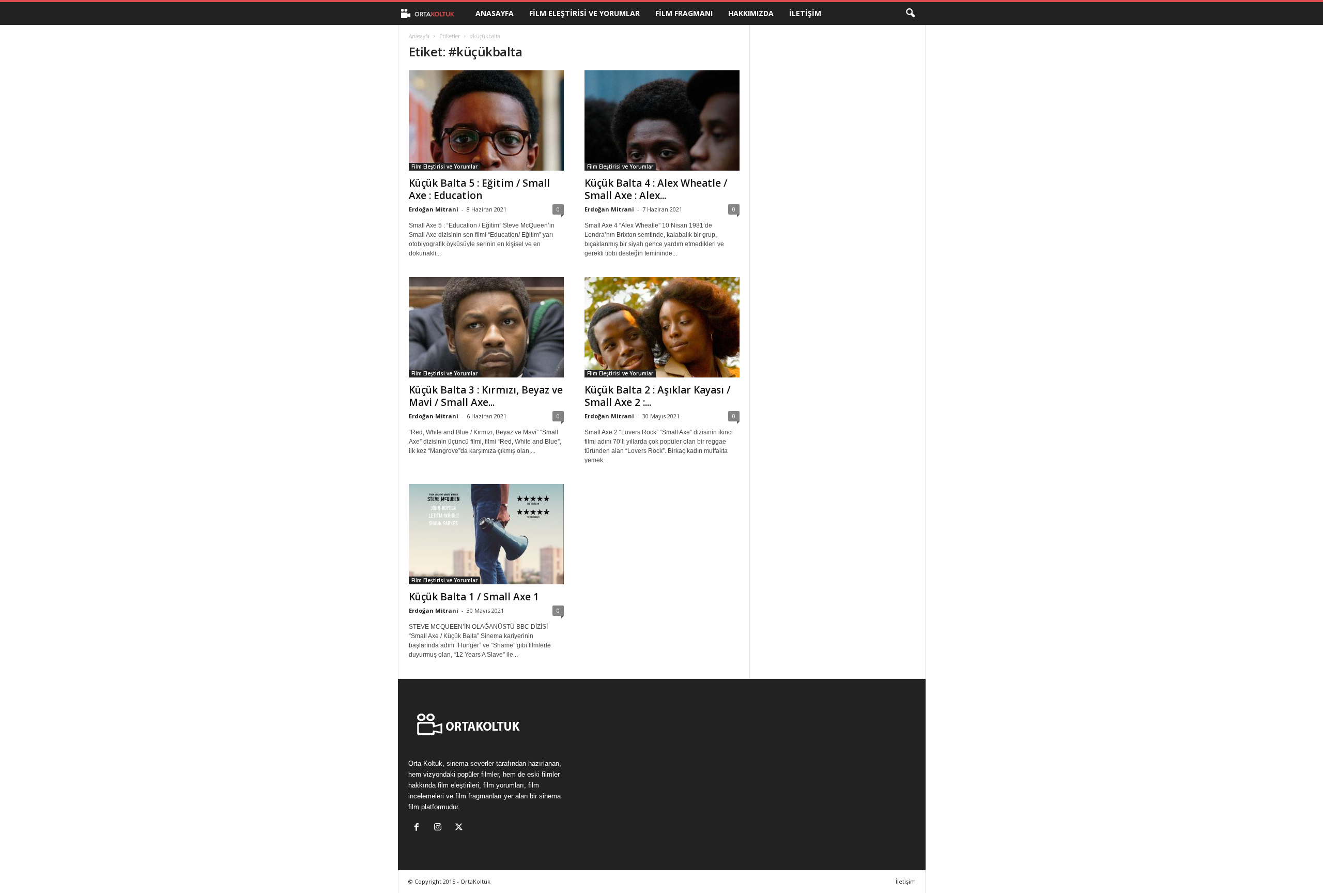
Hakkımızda (751, 13)
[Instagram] (440, 828)
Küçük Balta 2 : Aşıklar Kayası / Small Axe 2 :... (657, 396)
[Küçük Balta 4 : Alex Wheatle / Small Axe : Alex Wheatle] (662, 120)
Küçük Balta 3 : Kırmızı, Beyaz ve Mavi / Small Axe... (486, 396)
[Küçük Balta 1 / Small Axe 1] (486, 534)
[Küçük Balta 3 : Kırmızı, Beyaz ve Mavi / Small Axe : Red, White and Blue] (486, 327)
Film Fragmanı (684, 13)
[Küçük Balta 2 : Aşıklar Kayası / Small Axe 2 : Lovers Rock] (662, 327)
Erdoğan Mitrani (433, 209)
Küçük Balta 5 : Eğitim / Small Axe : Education (479, 189)
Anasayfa (494, 13)
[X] (460, 828)
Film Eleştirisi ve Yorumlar (584, 13)
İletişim (805, 13)
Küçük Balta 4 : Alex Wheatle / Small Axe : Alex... (655, 189)
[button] (910, 13)
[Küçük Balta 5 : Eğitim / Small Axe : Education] (486, 120)
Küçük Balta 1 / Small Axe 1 (474, 596)
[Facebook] (418, 828)
